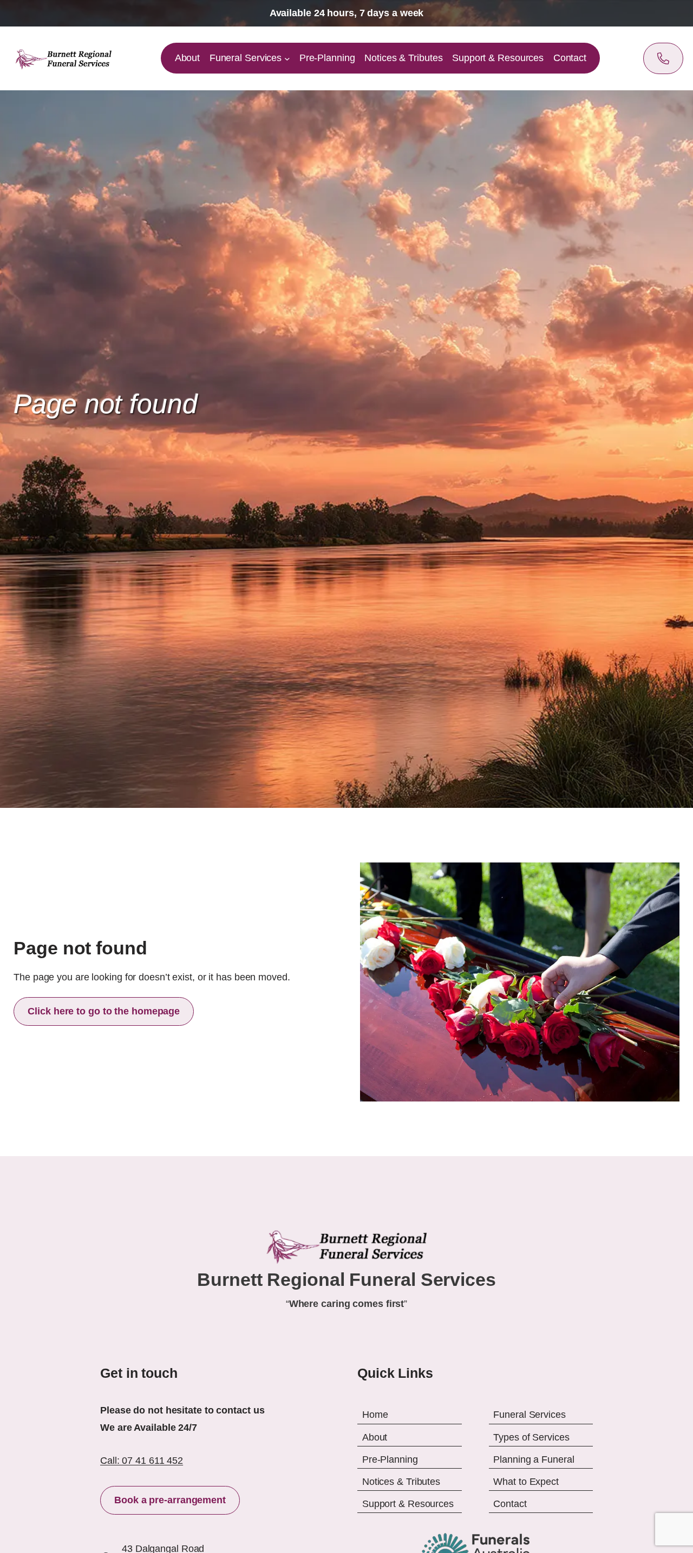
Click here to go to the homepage (104, 1011)
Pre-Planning (390, 1459)
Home (375, 1414)
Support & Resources (408, 1503)
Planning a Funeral (533, 1459)
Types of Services (531, 1436)
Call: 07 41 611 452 (141, 1460)
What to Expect (526, 1481)
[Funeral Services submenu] (287, 59)
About (375, 1436)
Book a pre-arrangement (170, 1500)
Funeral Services (529, 1414)
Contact (509, 1503)
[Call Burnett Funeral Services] (663, 58)
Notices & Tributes (401, 1481)
